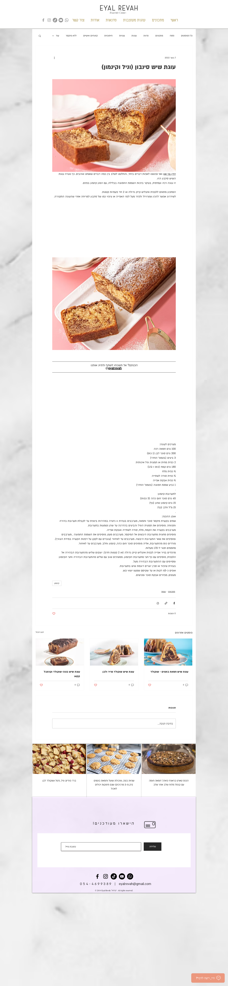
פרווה (146, 35)
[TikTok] (55, 20)
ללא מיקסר (71, 35)
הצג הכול (40, 632)
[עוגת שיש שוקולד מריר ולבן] (114, 652)
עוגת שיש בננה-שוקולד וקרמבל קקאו (62, 674)
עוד (57, 35)
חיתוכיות (108, 35)
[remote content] (114, 228)
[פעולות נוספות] (54, 58)
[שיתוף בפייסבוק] (174, 603)
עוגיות (122, 35)
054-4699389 (96, 884)
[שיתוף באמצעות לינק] (166, 603)
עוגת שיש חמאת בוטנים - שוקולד (169, 672)
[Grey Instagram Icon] (49, 20)
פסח (172, 35)
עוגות (134, 35)
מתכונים (159, 35)
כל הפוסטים (186, 35)
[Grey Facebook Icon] (43, 20)
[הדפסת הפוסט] (157, 603)
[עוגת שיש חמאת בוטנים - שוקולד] (168, 652)
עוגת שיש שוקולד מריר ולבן (118, 672)
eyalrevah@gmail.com (135, 884)
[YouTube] (61, 20)
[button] (39, 35)
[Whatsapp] (66, 20)
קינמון (56, 583)
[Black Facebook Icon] (97, 876)
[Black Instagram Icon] (105, 876)
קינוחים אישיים (90, 35)
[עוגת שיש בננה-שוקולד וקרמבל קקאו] (60, 652)
